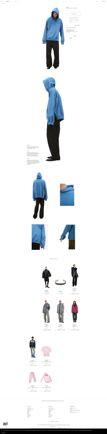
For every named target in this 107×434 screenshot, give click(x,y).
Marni (67, 7)
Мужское (7, 1)
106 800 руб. (75, 329)
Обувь (28, 412)
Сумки (28, 413)
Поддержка (15, 1)
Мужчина (65, 428)
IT (67, 10)
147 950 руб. (61, 329)
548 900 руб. (47, 293)
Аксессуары (29, 414)
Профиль (57, 421)
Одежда (28, 411)
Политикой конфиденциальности (86, 430)
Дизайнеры (29, 410)
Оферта (71, 411)
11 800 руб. (47, 365)
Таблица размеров (77, 25)
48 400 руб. (61, 293)
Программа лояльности (73, 412)
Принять (3, 432)
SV (11, 1)
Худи (70, 37)
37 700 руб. (33, 365)
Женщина (60, 428)
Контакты (52, 421)
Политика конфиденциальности (75, 410)
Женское (2, 1)
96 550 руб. (47, 329)
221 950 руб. (75, 293)
